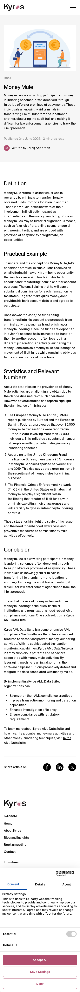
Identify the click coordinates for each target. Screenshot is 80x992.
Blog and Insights (16, 838)
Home (8, 823)
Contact (10, 852)
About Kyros (12, 830)
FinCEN (14, 489)
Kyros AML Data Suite (19, 629)
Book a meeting (15, 845)
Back (7, 78)
